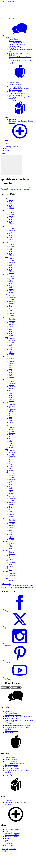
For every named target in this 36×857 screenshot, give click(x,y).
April (10, 219)
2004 (6, 579)
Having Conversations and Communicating (17, 45)
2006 (6, 568)
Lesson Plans (9, 145)
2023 (6, 242)
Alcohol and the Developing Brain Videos (18, 725)
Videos (7, 143)
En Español (12, 55)
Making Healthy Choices (17, 42)
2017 (6, 356)
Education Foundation (12, 835)
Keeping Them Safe (15, 48)
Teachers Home (14, 82)
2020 (6, 294)
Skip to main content (7, 1)
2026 (6, 198)
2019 (6, 317)
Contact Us (8, 844)
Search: (3, 154)
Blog (6, 148)
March (11, 205)
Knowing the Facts (15, 41)
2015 (6, 402)
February (11, 207)
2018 (6, 337)
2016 (6, 379)
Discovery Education (15, 95)
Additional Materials (15, 64)
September (12, 230)
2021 (6, 274)
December (12, 212)
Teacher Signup (16, 687)
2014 (6, 426)
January (11, 209)
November (12, 298)
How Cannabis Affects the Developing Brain (19, 720)
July (10, 233)
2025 (6, 210)
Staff (6, 840)
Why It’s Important (15, 84)
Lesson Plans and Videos (17, 93)
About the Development (12, 833)
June (10, 201)
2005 (6, 571)
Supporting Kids (10, 722)
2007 (6, 561)
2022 (6, 257)
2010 (6, 518)
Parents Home (13, 39)
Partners (7, 842)
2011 (6, 495)
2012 (6, 472)
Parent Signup (6, 687)
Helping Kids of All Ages (13, 732)
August (11, 200)
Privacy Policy (9, 845)
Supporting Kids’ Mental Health (19, 53)
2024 (6, 226)
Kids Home (12, 119)
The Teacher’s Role (15, 86)
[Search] (11, 165)
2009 (6, 541)
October (11, 214)
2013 (6, 449)
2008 (6, 550)
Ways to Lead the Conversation (19, 88)
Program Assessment (15, 90)
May (10, 203)
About (7, 150)
